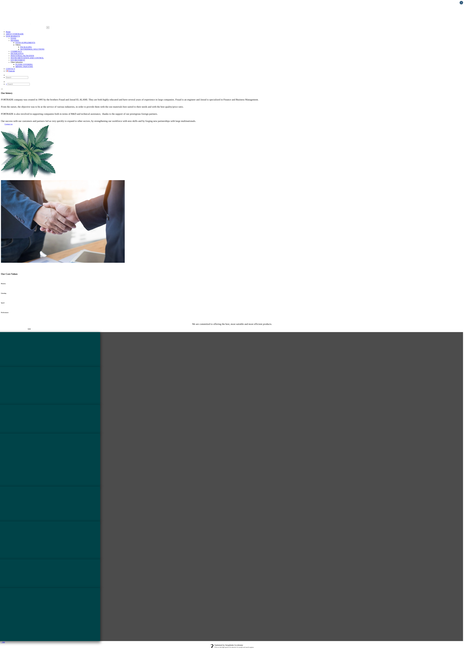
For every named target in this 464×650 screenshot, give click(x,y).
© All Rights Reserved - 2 (14, 329)
